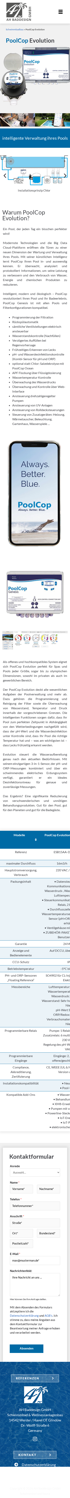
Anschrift (17, 1216)
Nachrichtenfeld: (21, 1271)
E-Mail (15, 1254)
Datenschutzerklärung (24, 1315)
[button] (5, 176)
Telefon (16, 1199)
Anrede (15, 1166)
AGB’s (48, 1315)
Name (14, 1182)
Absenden (26, 1348)
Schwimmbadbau (15, 29)
